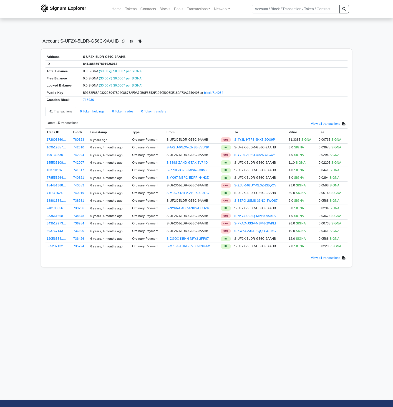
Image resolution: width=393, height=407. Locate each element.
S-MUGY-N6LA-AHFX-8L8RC (187, 193)
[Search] (344, 9)
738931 (78, 200)
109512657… (56, 147)
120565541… (56, 238)
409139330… (56, 155)
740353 (78, 185)
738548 (78, 216)
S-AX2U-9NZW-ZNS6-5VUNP (187, 147)
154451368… (56, 185)
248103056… (56, 208)
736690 (78, 231)
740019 (78, 193)
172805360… (56, 139)
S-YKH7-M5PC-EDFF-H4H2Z (187, 177)
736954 (78, 223)
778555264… (56, 177)
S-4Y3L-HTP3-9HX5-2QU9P (254, 139)
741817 (78, 170)
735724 (78, 246)
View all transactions (325, 123)
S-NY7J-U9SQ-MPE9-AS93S (255, 216)
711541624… (56, 193)
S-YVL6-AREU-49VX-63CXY (254, 155)
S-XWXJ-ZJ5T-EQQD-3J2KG (255, 231)
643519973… (56, 223)
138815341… (56, 200)
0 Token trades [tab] (123, 111)
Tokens (131, 9)
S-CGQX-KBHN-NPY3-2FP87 (187, 238)
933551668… (56, 216)
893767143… (56, 231)
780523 (78, 139)
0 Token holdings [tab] (92, 111)
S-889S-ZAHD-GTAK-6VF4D (187, 162)
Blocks (164, 9)
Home (116, 9)
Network (220, 9)
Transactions (197, 9)
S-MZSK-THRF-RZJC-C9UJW (188, 246)
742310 (78, 147)
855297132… (56, 246)
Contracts (148, 9)
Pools (178, 9)
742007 (78, 162)
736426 (78, 238)
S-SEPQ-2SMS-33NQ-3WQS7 (256, 200)
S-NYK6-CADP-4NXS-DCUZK (187, 208)
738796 (78, 208)
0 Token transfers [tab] (153, 111)
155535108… (56, 162)
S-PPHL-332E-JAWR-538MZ (187, 170)
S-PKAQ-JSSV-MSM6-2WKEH (255, 223)
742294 (78, 155)
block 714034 (213, 92)
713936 (88, 100)
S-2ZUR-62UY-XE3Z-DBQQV (255, 185)
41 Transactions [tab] (60, 111)
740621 (78, 177)
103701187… (56, 170)
